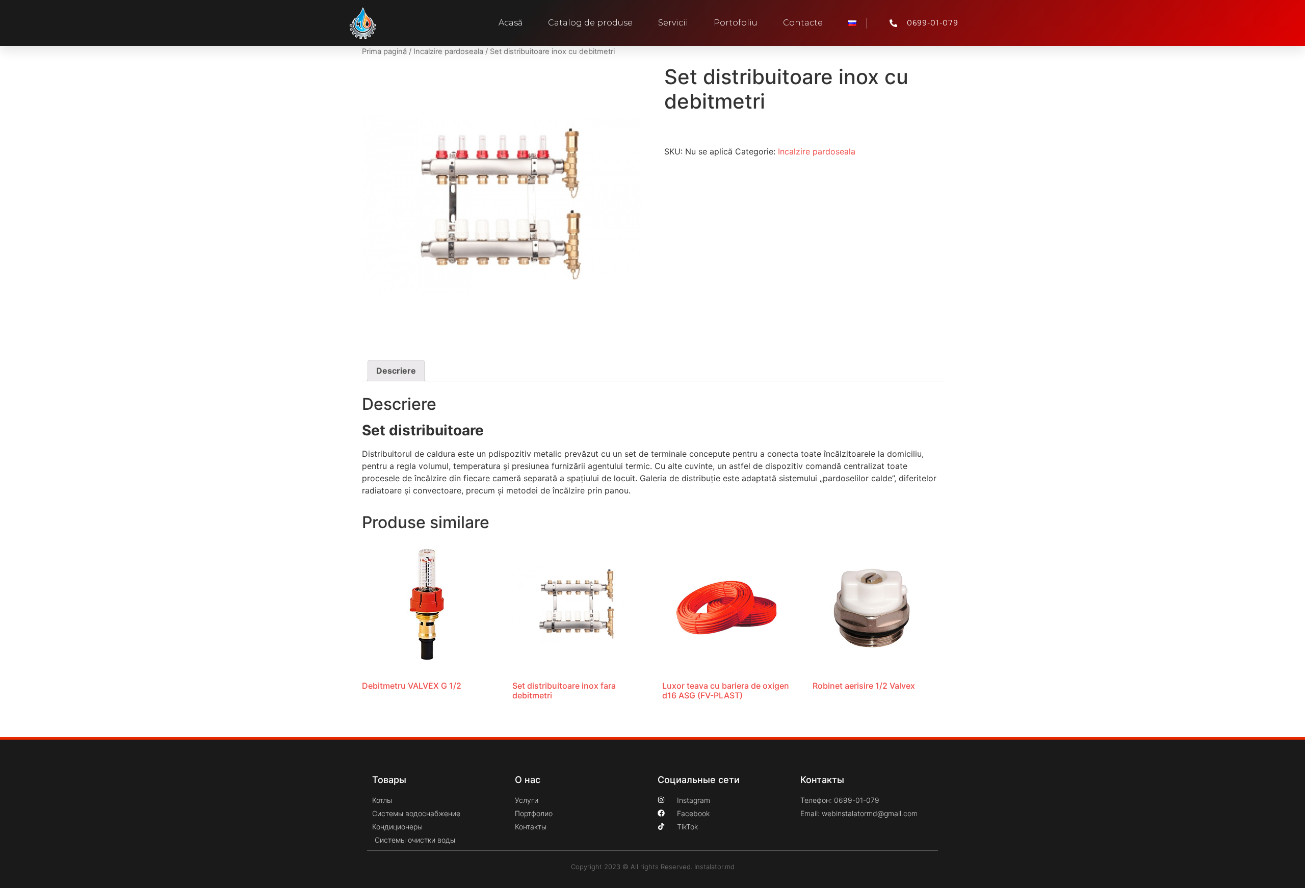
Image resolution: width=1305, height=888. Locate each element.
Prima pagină (384, 51)
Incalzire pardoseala (448, 51)
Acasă (511, 23)
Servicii (673, 23)
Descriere (396, 370)
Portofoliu (736, 23)
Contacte (803, 23)
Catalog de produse (590, 23)
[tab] (396, 370)
